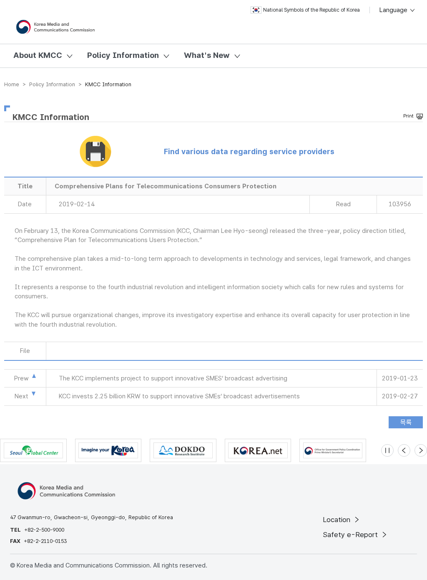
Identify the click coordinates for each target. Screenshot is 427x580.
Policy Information (123, 55)
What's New (207, 55)
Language (394, 10)
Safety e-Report (351, 534)
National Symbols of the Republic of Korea (311, 10)
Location (337, 519)
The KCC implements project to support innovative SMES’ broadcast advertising (173, 378)
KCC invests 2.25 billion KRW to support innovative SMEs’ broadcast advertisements (179, 396)
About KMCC (37, 55)
